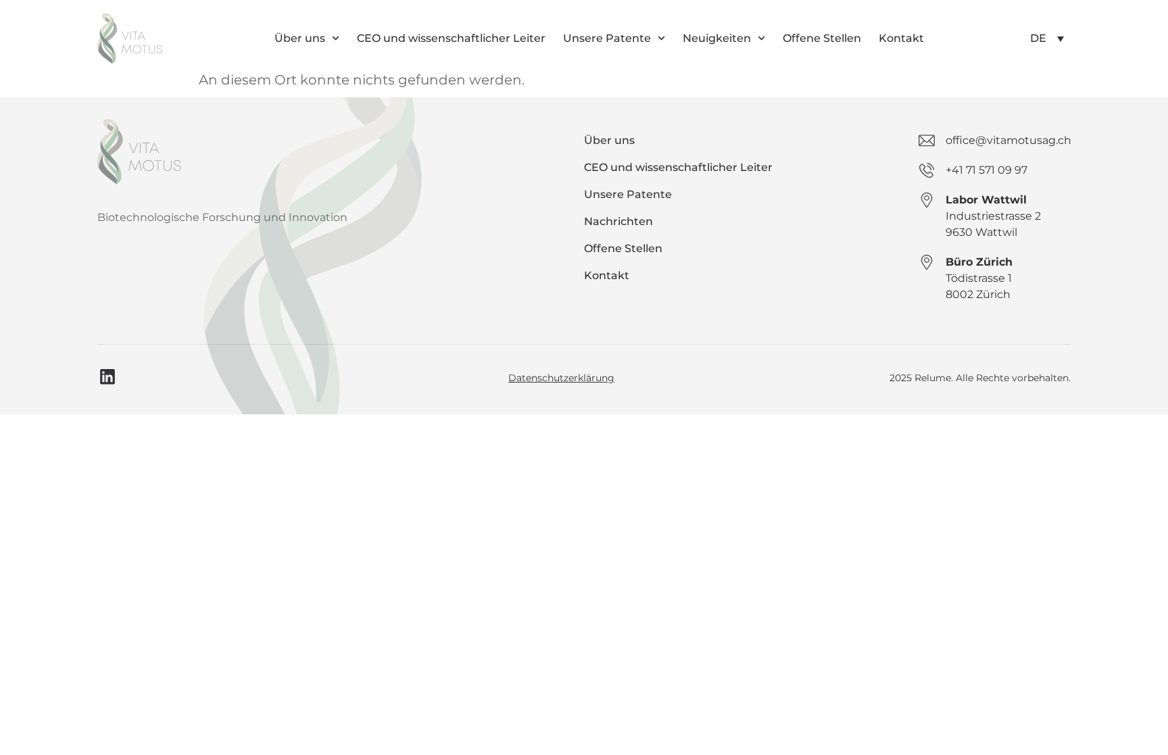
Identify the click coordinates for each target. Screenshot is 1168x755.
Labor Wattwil (986, 199)
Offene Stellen (822, 38)
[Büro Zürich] (927, 262)
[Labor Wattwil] (927, 200)
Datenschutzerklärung (561, 378)
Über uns (299, 38)
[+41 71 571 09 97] (927, 170)
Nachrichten (618, 221)
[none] (1047, 38)
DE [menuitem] (1038, 38)
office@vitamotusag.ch (1008, 140)
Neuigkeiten (717, 38)
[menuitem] (1047, 38)
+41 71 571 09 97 (986, 170)
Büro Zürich (979, 261)
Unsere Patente (607, 38)
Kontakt (901, 38)
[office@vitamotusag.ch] (927, 140)
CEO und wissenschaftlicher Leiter (451, 38)
